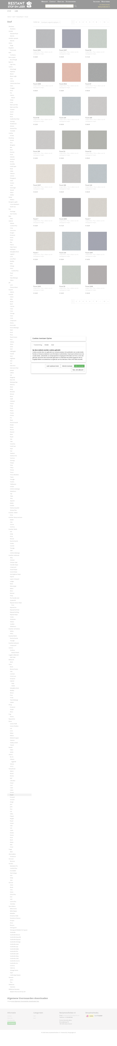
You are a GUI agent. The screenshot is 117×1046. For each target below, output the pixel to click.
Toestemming (38, 345)
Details (47, 345)
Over (52, 345)
